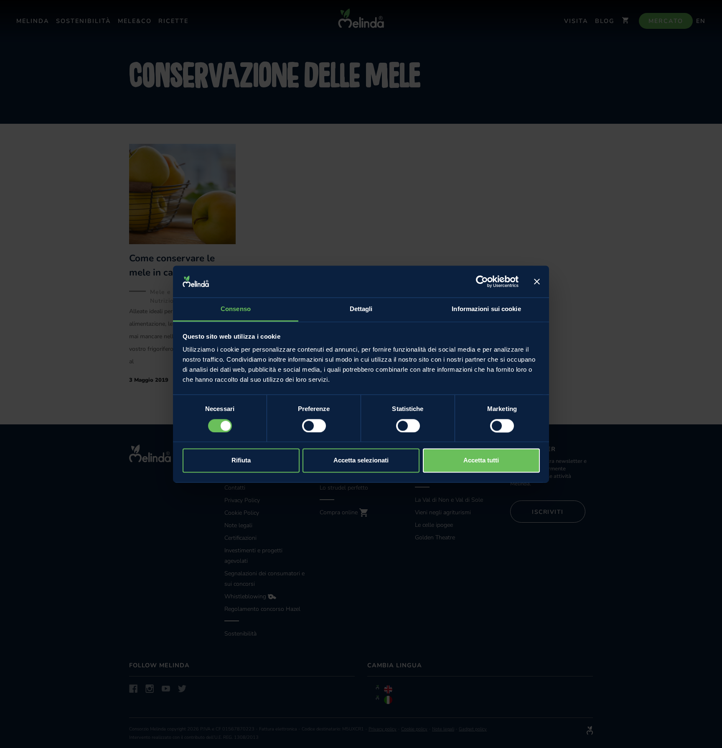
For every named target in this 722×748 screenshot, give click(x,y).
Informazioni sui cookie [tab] (486, 309)
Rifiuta (241, 460)
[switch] (314, 425)
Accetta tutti (481, 460)
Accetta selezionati (361, 460)
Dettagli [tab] (361, 309)
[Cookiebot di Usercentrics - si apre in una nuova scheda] (482, 281)
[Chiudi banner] (537, 281)
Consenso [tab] (236, 309)
